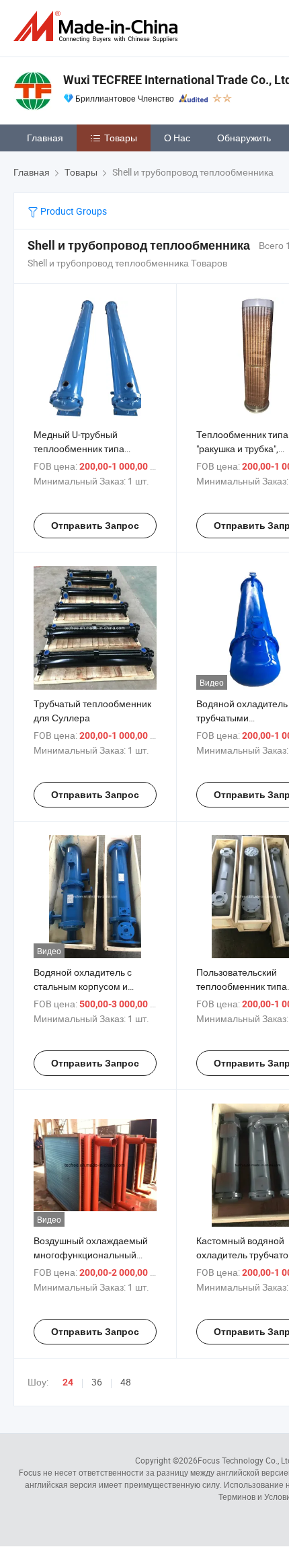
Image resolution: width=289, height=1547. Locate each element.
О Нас (177, 137)
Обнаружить (244, 137)
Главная (45, 137)
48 (125, 1381)
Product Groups (72, 211)
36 (96, 1381)
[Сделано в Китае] (98, 26)
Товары (120, 137)
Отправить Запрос (95, 525)
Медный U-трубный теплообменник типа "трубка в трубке (79, 448)
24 (68, 1382)
